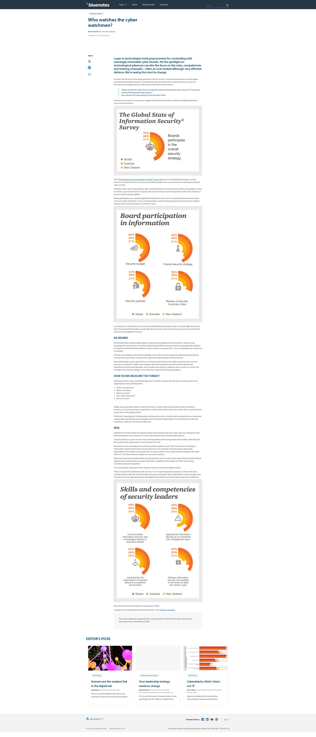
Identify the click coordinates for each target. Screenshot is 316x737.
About (134, 4)
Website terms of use (117, 728)
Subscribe (164, 4)
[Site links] (102, 719)
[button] (93, 61)
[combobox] (217, 5)
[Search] (227, 5)
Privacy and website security (96, 728)
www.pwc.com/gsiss (167, 610)
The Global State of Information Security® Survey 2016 (141, 179)
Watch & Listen (148, 4)
